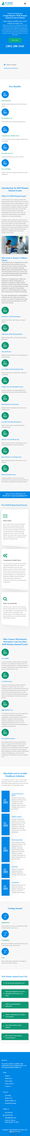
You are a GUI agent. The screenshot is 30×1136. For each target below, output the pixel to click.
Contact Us (8, 1086)
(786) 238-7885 (9, 1115)
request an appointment (18, 495)
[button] (25, 3)
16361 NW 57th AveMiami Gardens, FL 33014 (12, 1121)
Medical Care (8, 1078)
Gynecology (8, 1095)
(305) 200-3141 (15, 46)
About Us (7, 1076)
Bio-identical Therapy (10, 1103)
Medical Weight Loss (10, 1100)
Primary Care (8, 1098)
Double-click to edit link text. (11, 68)
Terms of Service (9, 1083)
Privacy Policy (8, 1081)
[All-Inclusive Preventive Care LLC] (15, 1133)
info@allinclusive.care (10, 1117)
